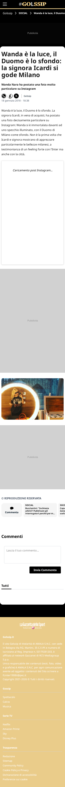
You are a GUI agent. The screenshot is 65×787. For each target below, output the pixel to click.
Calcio (6, 701)
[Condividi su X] (16, 96)
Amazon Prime (11, 729)
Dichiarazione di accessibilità (20, 774)
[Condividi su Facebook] (10, 96)
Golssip (7, 13)
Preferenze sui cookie (15, 779)
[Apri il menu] (5, 4)
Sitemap (7, 760)
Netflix (6, 724)
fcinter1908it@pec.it (14, 675)
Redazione (9, 756)
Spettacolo (9, 697)
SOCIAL (23, 13)
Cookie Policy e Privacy (16, 770)
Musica (7, 706)
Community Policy (13, 765)
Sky (5, 733)
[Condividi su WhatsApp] (3, 96)
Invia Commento (45, 570)
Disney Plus (9, 738)
